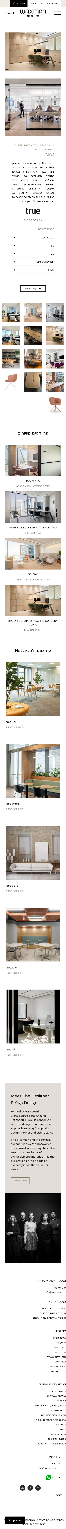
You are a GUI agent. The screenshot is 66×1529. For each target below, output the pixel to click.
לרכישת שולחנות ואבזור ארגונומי (49, 1317)
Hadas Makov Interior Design (33, 486)
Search (10, 13)
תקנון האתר (60, 1361)
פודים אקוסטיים (58, 1410)
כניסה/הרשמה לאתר (49, 1468)
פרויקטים (61, 1342)
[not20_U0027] (33, 367)
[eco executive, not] (33, 70)
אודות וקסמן (59, 1337)
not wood (13, 804)
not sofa (12, 886)
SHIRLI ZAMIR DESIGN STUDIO (33, 579)
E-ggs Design (33, 220)
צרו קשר (55, 1463)
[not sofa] (33, 853)
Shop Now (14, 1520)
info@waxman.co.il (55, 1292)
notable (11, 967)
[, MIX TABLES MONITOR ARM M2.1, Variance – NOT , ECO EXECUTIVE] (55, 321)
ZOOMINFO (33, 481)
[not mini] (33, 1016)
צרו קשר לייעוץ (33, 288)
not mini (11, 1049)
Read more (20, 1180)
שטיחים (62, 1429)
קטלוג (51, 270)
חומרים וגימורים (45, 262)
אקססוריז (61, 1424)
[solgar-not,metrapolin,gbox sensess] (33, 321)
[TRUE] (33, 211)
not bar (11, 722)
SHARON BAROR (33, 630)
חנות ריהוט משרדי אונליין (53, 1308)
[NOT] (33, 135)
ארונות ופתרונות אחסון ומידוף (51, 1419)
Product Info (15, 727)
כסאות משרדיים (22, 145)
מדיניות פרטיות (58, 1366)
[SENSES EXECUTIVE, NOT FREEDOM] (11, 321)
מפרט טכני (48, 237)
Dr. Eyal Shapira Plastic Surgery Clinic (33, 622)
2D (52, 254)
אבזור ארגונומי (58, 1434)
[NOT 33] (55, 391)
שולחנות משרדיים (56, 1396)
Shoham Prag (33, 533)
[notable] (33, 935)
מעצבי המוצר (59, 1352)
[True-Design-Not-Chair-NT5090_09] (55, 414)
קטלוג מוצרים (39, 145)
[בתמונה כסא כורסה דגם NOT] (55, 367)
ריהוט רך (61, 1400)
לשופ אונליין (19, 3)
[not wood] (33, 771)
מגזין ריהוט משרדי (56, 1356)
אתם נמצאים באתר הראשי (44, 3)
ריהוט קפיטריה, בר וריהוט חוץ (50, 1405)
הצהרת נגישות (58, 1371)
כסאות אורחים (47, 149)
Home (51, 145)
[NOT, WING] (33, 344)
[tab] (33, 237)
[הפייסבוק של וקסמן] (38, 1488)
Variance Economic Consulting (33, 527)
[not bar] (33, 689)
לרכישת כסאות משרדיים (53, 1313)
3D (52, 245)
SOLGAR (33, 574)
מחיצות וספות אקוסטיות (53, 1415)
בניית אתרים (39, 1524)
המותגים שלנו (59, 1347)
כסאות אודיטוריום (57, 1438)
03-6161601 (60, 1288)
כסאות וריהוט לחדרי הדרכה (51, 1443)
